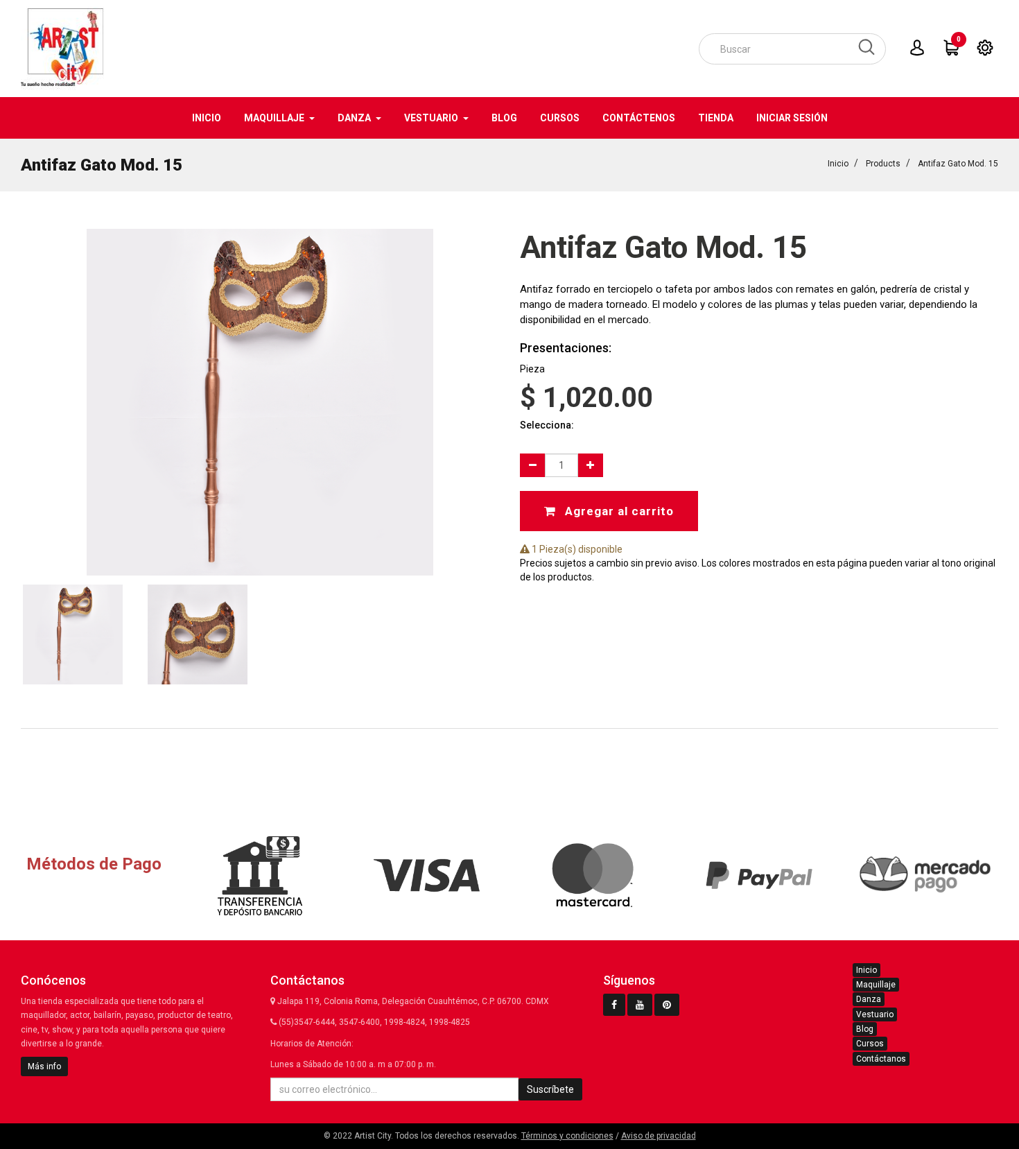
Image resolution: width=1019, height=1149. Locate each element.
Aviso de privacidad (658, 1136)
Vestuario (875, 1014)
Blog (864, 1029)
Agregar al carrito (617, 511)
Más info (44, 1066)
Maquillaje (876, 985)
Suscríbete (550, 1089)
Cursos (870, 1043)
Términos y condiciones (567, 1136)
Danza (868, 999)
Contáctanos (881, 1059)
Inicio (838, 164)
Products (883, 164)
